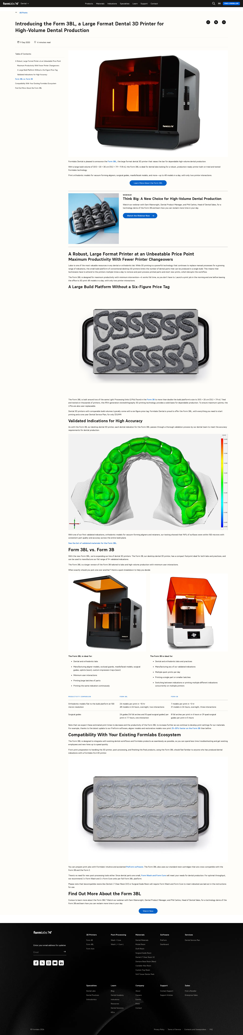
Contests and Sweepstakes (195, 1029)
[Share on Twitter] (216, 22)
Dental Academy (117, 995)
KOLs (113, 1012)
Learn (135, 3)
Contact (154, 3)
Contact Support (166, 991)
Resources (115, 1003)
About (138, 991)
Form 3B (151, 399)
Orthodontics (91, 999)
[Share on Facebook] (208, 22)
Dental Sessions (117, 1008)
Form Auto (90, 949)
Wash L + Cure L (117, 944)
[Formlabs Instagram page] (48, 962)
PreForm (163, 940)
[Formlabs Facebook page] (35, 962)
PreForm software (134, 866)
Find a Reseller (231, 3)
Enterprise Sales (191, 995)
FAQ (211, 1029)
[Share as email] (224, 22)
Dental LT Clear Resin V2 (145, 957)
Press (138, 1003)
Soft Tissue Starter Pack (145, 974)
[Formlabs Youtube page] (54, 962)
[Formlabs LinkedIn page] (61, 962)
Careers (139, 995)
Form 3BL (112, 161)
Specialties (124, 3)
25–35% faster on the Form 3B (185, 728)
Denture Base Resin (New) (146, 961)
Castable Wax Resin (143, 966)
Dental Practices (92, 995)
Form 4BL (90, 944)
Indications (112, 3)
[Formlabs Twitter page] (42, 962)
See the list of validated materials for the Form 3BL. (92, 543)
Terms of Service (174, 1029)
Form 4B (89, 940)
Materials (100, 3)
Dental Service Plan (192, 940)
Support (144, 3)
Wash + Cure (116, 940)
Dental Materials (142, 940)
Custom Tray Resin (143, 970)
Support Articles (166, 995)
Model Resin (140, 944)
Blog (112, 991)
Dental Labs (91, 991)
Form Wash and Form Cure (153, 875)
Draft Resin (140, 949)
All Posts (23, 12)
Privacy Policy (159, 1029)
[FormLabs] (10, 3)
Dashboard (164, 944)
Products (89, 3)
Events (138, 999)
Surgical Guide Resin (143, 953)
